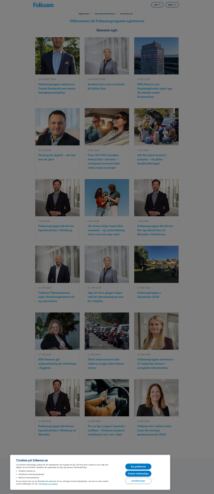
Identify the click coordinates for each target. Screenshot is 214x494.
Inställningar (138, 480)
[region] (90, 472)
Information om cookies (48, 484)
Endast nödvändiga (138, 473)
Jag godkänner (138, 466)
